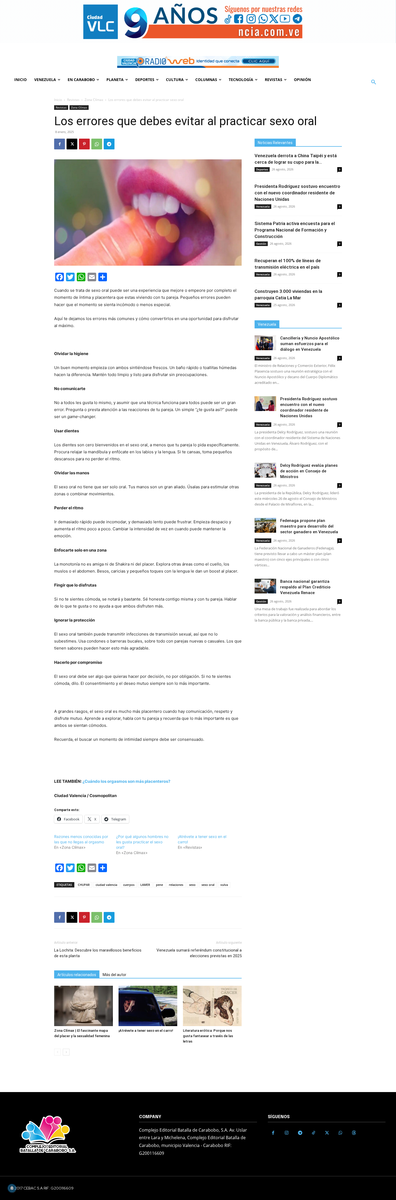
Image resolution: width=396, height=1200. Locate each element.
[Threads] (354, 1133)
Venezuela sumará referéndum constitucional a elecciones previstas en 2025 (199, 953)
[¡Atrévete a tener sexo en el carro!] (148, 1006)
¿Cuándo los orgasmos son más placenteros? (126, 781)
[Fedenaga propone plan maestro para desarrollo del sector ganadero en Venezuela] (265, 525)
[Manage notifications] (12, 1188)
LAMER (145, 885)
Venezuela (263, 206)
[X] (72, 144)
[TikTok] (313, 1133)
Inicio (58, 99)
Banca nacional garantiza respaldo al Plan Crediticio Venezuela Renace (305, 587)
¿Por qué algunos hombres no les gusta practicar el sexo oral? (142, 842)
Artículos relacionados (76, 975)
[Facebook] (59, 144)
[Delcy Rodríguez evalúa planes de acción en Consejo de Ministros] (265, 470)
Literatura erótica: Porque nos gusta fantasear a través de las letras (208, 1036)
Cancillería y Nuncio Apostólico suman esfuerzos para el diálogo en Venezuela (309, 344)
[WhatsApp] (96, 144)
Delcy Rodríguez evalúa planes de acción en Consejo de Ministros (309, 471)
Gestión (261, 243)
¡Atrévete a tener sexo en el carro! (146, 1031)
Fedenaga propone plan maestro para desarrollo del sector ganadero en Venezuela (309, 526)
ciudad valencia (106, 885)
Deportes (262, 169)
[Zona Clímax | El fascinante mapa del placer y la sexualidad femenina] (83, 1006)
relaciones (176, 885)
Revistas (73, 99)
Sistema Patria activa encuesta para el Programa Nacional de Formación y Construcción (295, 230)
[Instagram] (286, 1133)
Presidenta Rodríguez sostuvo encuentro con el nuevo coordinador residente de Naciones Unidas (297, 193)
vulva (224, 885)
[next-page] (66, 1052)
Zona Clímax (94, 99)
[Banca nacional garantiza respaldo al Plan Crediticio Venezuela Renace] (265, 586)
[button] (373, 82)
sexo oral (208, 885)
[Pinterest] (84, 144)
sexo (192, 885)
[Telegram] (109, 144)
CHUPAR (84, 885)
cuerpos (128, 885)
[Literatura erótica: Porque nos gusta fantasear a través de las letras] (212, 1006)
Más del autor (114, 975)
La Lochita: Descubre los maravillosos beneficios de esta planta (97, 953)
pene (159, 885)
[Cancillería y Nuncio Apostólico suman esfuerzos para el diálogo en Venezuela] (265, 342)
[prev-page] (57, 1052)
